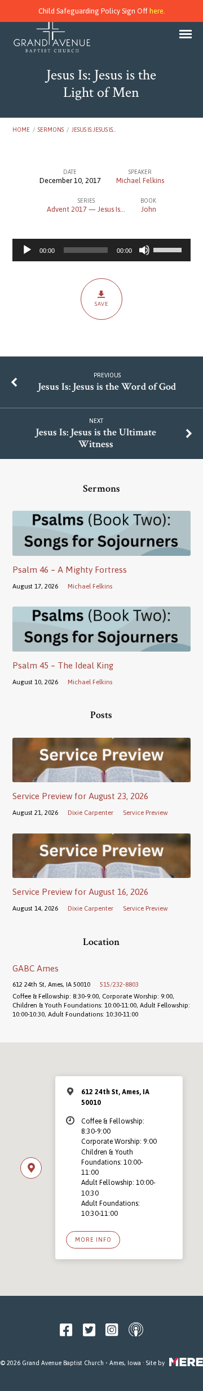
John (148, 209)
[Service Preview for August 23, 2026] (101, 776)
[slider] (169, 249)
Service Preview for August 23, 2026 (80, 796)
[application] (101, 250)
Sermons (51, 129)
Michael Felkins (140, 180)
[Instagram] (111, 1330)
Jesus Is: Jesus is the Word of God (107, 386)
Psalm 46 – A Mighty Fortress (69, 569)
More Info (93, 1239)
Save (102, 304)
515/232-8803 (119, 984)
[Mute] (144, 250)
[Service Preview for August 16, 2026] (101, 871)
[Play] (27, 250)
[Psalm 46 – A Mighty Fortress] (101, 549)
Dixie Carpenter (90, 812)
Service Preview (145, 812)
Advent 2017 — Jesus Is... (86, 209)
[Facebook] (66, 1330)
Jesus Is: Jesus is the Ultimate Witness (96, 438)
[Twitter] (89, 1330)
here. (157, 11)
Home (21, 129)
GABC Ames (35, 968)
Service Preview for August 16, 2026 (80, 892)
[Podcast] (136, 1330)
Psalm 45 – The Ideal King (62, 665)
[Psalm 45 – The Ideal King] (101, 644)
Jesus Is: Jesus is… (94, 129)
